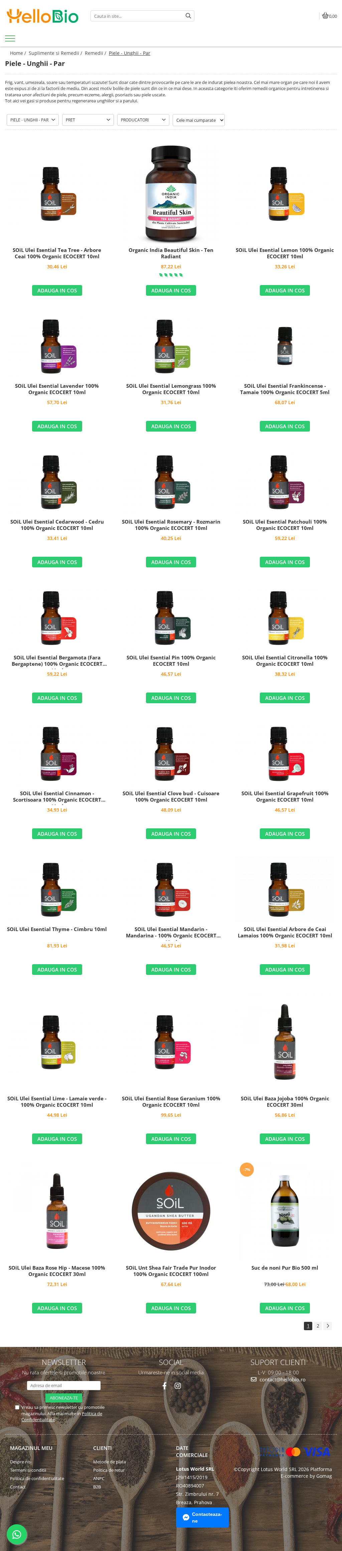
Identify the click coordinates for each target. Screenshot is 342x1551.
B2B (97, 1487)
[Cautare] (188, 15)
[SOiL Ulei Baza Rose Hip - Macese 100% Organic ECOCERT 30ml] (57, 1211)
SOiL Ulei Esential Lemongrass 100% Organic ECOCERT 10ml (171, 389)
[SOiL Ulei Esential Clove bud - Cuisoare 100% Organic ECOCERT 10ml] (171, 753)
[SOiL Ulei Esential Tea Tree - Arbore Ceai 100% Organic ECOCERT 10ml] (57, 193)
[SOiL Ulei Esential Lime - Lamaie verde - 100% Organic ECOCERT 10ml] (57, 1041)
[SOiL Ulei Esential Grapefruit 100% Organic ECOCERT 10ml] (285, 753)
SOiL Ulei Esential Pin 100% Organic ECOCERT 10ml (171, 660)
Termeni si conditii (28, 1470)
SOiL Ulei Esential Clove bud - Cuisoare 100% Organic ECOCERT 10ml (171, 796)
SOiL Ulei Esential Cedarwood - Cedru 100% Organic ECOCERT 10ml (57, 525)
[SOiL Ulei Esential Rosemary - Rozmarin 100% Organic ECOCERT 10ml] (171, 481)
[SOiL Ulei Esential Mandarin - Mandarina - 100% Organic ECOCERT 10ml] (171, 889)
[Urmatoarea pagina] (327, 1326)
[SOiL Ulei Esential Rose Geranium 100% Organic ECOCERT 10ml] (171, 1041)
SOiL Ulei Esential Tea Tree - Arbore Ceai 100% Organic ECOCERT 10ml (57, 253)
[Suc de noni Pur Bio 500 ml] (285, 1211)
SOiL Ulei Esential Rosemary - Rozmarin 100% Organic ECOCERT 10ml (171, 525)
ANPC (99, 1478)
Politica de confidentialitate (37, 1478)
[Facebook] (164, 1386)
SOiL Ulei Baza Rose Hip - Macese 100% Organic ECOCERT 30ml (57, 1271)
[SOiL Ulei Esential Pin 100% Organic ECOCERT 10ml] (171, 617)
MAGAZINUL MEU (31, 1448)
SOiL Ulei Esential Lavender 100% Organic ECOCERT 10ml (57, 389)
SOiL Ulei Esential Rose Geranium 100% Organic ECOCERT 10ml (171, 1101)
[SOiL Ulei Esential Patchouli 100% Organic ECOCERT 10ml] (285, 481)
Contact (18, 1487)
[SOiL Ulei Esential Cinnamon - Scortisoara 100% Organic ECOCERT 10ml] (57, 753)
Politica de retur (109, 1470)
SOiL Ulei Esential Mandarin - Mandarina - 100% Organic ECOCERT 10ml (171, 933)
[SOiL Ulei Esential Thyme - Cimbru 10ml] (57, 889)
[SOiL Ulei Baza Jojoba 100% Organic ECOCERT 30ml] (285, 1042)
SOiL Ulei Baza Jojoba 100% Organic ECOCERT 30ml (285, 1101)
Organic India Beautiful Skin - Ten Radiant (171, 253)
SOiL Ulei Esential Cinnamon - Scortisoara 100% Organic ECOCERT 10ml (57, 797)
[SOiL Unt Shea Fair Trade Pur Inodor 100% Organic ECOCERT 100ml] (171, 1211)
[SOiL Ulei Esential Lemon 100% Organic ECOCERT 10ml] (285, 193)
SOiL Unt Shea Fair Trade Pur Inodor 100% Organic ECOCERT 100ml (171, 1271)
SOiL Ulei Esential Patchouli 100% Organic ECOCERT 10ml (285, 525)
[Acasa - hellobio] (42, 16)
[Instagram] (177, 1386)
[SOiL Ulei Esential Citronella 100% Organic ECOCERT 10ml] (285, 617)
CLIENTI (102, 1448)
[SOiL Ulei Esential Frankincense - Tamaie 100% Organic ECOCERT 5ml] (285, 345)
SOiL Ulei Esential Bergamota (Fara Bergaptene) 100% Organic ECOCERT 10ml (57, 661)
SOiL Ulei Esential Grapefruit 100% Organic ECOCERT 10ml (285, 796)
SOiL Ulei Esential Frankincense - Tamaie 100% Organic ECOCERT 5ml (285, 389)
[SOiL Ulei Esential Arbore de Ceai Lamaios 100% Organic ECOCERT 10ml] (285, 889)
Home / (18, 53)
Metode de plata (109, 1462)
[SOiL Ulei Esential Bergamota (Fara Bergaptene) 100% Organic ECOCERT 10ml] (57, 617)
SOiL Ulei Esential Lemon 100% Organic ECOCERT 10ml (285, 253)
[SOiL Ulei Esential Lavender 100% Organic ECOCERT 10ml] (57, 345)
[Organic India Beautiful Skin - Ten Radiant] (171, 193)
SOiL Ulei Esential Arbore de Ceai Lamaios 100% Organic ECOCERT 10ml (285, 932)
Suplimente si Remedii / (56, 53)
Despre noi (20, 1462)
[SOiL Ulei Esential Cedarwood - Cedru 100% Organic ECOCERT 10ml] (57, 481)
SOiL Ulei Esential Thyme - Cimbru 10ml (57, 929)
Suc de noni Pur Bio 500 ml (284, 1268)
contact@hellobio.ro (282, 1379)
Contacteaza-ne (207, 1518)
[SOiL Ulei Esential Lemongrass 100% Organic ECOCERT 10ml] (171, 345)
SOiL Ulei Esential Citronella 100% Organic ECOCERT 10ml (285, 660)
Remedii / (96, 53)
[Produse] (11, 40)
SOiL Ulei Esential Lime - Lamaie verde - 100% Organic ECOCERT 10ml (57, 1101)
